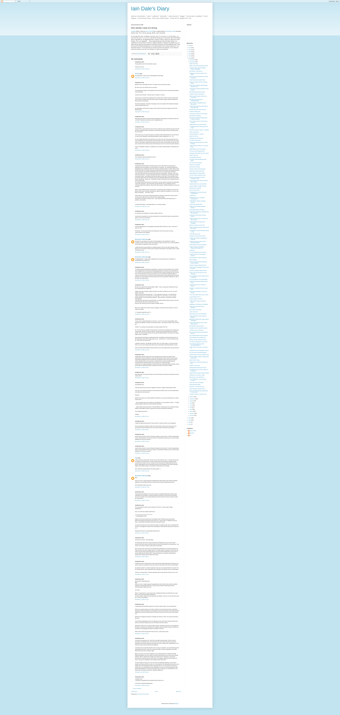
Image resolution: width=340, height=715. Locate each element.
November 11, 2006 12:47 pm (142, 500)
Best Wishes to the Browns (195, 71)
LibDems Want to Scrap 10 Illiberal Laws (199, 354)
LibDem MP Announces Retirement (197, 244)
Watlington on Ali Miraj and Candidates (198, 304)
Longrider (133, 31)
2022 (189, 45)
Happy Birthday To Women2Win (197, 173)
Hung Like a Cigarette (194, 164)
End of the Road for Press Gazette (197, 109)
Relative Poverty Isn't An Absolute (197, 169)
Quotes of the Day (193, 63)
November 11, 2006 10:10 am (142, 441)
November (192, 61)
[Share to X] (155, 54)
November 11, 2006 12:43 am (142, 314)
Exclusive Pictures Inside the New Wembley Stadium (197, 242)
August (191, 401)
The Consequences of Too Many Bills (198, 279)
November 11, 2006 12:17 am (142, 206)
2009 (189, 51)
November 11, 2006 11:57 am (142, 487)
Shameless (192, 250)
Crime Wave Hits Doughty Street (197, 80)
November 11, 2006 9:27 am (142, 416)
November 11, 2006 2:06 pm (142, 556)
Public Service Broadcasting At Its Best (198, 65)
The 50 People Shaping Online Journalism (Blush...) (196, 344)
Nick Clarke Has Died (194, 167)
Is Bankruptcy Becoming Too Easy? (197, 367)
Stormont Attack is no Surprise (196, 134)
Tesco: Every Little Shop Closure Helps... (199, 294)
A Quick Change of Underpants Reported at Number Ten (196, 247)
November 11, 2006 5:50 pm (142, 672)
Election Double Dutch (194, 111)
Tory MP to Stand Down (195, 140)
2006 (189, 58)
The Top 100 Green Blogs (195, 162)
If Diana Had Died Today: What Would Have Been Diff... (198, 107)
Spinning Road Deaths (194, 384)
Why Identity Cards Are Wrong (196, 326)
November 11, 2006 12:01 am (142, 159)
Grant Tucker (193, 430)
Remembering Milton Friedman (196, 209)
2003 (189, 422)
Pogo (136, 458)
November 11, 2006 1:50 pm (142, 533)
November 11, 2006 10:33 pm (142, 685)
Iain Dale (137, 73)
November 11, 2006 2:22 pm (142, 599)
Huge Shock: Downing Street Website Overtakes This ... (198, 86)
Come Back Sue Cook (194, 234)
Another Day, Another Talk (195, 204)
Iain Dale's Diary (150, 9)
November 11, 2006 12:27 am (142, 252)
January (192, 415)
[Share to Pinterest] (158, 54)
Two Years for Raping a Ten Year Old (198, 341)
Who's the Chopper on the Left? (197, 225)
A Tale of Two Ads (193, 311)
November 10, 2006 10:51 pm (142, 111)
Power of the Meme (194, 132)
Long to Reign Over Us (194, 297)
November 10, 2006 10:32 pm (142, 69)
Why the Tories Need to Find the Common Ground (197, 178)
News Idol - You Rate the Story (196, 386)
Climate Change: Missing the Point (197, 265)
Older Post (178, 691)
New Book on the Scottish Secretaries (198, 328)
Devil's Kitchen (149, 31)
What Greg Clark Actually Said (196, 171)
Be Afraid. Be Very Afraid (195, 188)
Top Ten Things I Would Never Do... (197, 175)
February (192, 413)
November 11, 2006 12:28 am (142, 262)
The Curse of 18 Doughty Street (197, 151)
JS (190, 435)
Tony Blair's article (170, 31)
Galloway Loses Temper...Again (197, 375)
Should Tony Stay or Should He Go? (198, 394)
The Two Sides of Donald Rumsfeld (197, 352)
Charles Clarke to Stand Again (196, 94)
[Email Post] (149, 53)
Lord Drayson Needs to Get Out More (198, 113)
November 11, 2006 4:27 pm (142, 633)
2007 (189, 56)
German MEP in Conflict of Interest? (198, 257)
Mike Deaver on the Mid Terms (196, 377)
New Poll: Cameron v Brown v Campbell (199, 130)
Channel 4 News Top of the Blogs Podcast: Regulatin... (197, 68)
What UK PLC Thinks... (194, 360)
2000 (189, 424)
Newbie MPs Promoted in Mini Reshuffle (199, 373)
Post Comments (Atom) (143, 694)
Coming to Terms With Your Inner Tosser (199, 153)
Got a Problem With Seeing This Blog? (198, 335)
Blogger (176, 703)
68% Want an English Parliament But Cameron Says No (198, 118)
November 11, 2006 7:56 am (142, 377)
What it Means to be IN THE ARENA (198, 314)
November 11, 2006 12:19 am (142, 219)
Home (156, 691)
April (191, 409)
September (192, 399)
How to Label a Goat (194, 190)
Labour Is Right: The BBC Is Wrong (197, 186)
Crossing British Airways (195, 157)
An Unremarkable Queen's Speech (197, 252)
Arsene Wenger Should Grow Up (197, 388)
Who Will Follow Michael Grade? (197, 92)
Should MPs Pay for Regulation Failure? (199, 350)
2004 (189, 420)
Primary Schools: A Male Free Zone (197, 339)
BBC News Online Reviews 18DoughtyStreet (196, 100)
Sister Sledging (193, 259)
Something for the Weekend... (196, 138)
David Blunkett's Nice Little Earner (197, 337)
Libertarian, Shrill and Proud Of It (197, 236)
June (191, 405)
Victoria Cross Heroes (194, 365)
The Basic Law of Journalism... (196, 330)
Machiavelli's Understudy (141, 239)
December (192, 59)
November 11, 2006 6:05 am (142, 367)
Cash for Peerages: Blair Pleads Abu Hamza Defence (198, 262)
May (191, 407)
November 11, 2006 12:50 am (142, 349)
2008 (189, 54)
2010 (189, 49)
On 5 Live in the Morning (195, 309)
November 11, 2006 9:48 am (142, 429)
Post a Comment (137, 688)
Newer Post (134, 691)
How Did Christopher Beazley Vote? (198, 270)
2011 (189, 47)
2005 (189, 418)
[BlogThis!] (153, 54)
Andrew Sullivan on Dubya (195, 299)
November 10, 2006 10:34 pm (142, 77)
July (191, 403)
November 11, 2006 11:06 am (142, 471)
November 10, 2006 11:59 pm (142, 150)
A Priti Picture (192, 195)
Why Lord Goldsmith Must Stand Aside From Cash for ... (198, 391)
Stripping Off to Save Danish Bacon (197, 124)
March (191, 411)
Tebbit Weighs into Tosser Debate (197, 149)
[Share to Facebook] (157, 54)
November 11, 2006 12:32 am (142, 280)
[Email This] (152, 54)
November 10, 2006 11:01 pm (142, 122)
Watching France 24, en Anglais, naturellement (197, 198)
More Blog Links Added (195, 115)
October (192, 396)
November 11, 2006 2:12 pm (142, 574)
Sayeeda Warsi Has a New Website (198, 184)
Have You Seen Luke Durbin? (196, 382)
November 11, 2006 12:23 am (142, 234)
